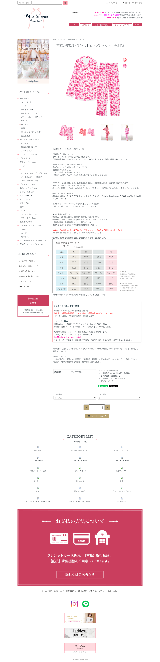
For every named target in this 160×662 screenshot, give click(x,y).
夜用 (23, 128)
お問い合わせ (113, 591)
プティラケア (25, 158)
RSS (20, 287)
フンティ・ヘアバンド (29, 154)
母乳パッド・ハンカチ (29, 188)
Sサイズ (24, 121)
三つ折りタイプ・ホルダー (31, 132)
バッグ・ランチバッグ (30, 181)
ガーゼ (23, 233)
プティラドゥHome (28, 214)
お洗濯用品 (25, 136)
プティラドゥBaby (28, 218)
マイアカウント (25, 281)
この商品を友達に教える (110, 376)
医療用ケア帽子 (26, 222)
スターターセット (28, 102)
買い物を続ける (107, 381)
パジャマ (82, 40)
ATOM (26, 287)
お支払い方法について (27, 271)
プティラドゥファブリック (30, 225)
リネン (23, 229)
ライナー (24, 106)
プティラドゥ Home (28, 162)
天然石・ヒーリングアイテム (31, 244)
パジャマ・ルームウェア (68, 40)
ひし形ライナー (27, 110)
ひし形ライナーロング (30, 113)
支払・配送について (56, 591)
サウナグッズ (25, 199)
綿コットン (25, 237)
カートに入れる (99, 416)
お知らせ (85, 25)
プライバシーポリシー (97, 591)
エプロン (24, 166)
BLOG (137, 25)
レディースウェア (27, 192)
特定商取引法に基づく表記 (29, 276)
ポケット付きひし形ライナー (32, 117)
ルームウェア (26, 151)
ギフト (22, 211)
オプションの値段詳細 (109, 371)
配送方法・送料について (28, 266)
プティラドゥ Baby (27, 184)
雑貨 (22, 207)
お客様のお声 (121, 501)
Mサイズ (24, 125)
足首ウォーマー (26, 196)
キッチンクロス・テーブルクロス (34, 173)
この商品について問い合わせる (113, 378)
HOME (74, 25)
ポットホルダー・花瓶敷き (31, 177)
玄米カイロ (24, 203)
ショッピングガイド (122, 25)
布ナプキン (24, 98)
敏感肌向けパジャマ (29, 147)
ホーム (55, 40)
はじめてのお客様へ (102, 25)
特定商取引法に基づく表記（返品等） (116, 373)
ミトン (23, 169)
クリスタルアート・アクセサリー (33, 240)
